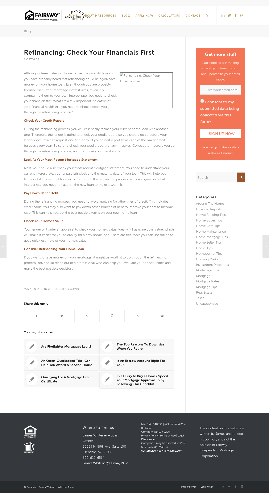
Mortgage (31, 59)
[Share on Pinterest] (112, 316)
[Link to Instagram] (242, 15)
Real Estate (204, 292)
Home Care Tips (208, 226)
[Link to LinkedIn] (223, 15)
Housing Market (208, 259)
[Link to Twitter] (229, 15)
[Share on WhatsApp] (87, 316)
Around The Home (210, 203)
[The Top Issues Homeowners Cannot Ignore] (3, 246)
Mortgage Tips (206, 287)
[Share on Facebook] (36, 316)
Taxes (200, 298)
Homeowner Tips (209, 253)
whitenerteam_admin (63, 289)
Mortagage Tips (207, 270)
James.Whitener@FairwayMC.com (108, 463)
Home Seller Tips (209, 242)
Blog (27, 31)
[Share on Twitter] (61, 316)
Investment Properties (212, 264)
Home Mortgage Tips (212, 237)
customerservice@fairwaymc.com (161, 450)
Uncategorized (207, 303)
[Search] (207, 15)
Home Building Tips (211, 214)
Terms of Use (168, 435)
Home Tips (204, 248)
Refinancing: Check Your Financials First (89, 52)
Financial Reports (209, 209)
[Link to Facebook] (235, 15)
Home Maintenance (211, 231)
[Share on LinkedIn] (137, 316)
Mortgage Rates (207, 281)
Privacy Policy (149, 435)
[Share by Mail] (162, 316)
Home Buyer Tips (209, 220)
